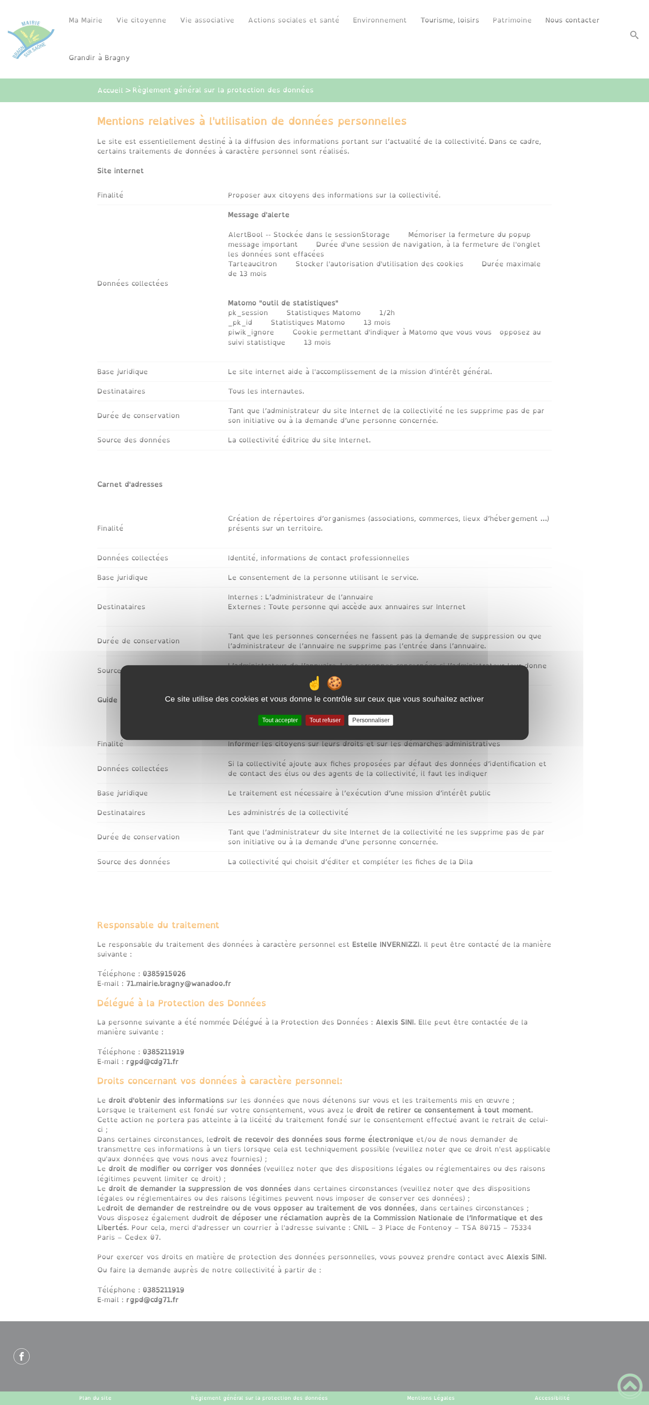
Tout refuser (325, 720)
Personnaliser (370, 720)
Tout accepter (280, 720)
